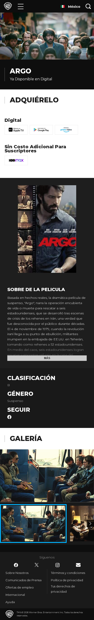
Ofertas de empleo (19, 587)
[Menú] (21, 6)
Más (47, 358)
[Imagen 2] (90, 523)
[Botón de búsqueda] (88, 6)
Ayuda (10, 602)
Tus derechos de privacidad (63, 588)
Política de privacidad (67, 580)
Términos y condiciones (68, 573)
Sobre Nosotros (17, 573)
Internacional (15, 595)
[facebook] (9, 418)
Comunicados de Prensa (23, 580)
